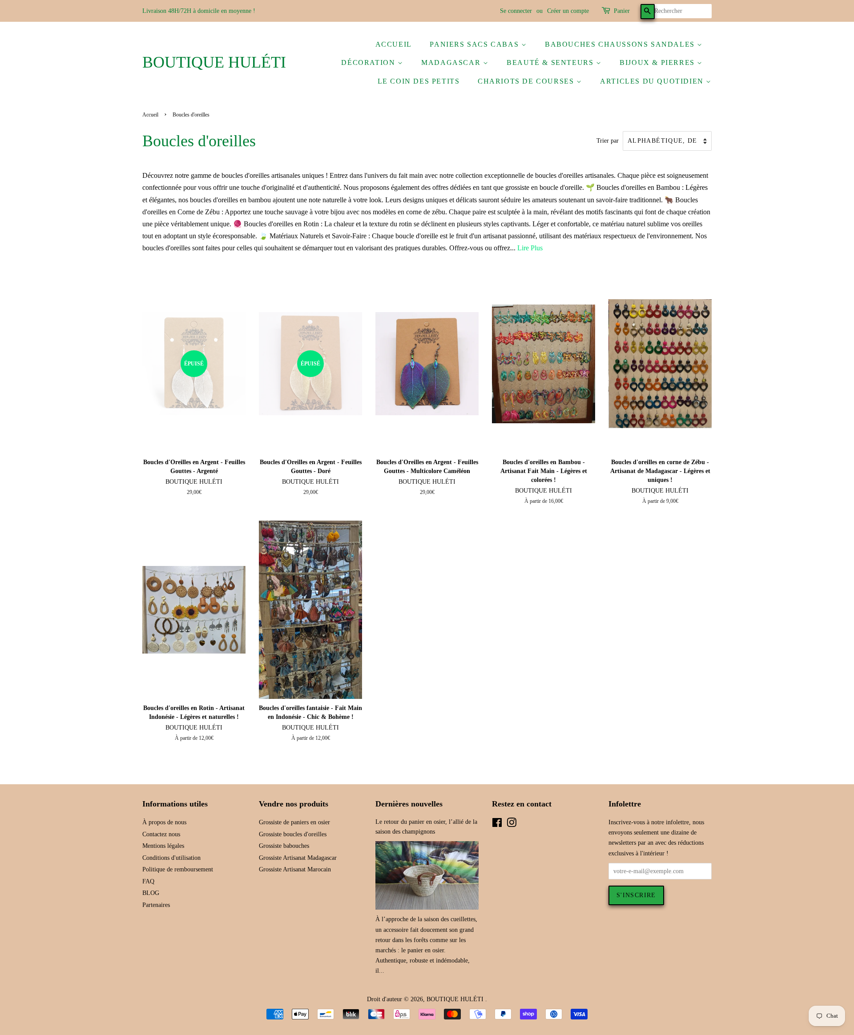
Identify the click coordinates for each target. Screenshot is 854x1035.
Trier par (607, 140)
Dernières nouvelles (409, 803)
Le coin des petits (419, 81)
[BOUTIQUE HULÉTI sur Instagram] (511, 824)
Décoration (369, 62)
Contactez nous (161, 834)
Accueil (393, 44)
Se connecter (516, 11)
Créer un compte (568, 11)
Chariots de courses (527, 81)
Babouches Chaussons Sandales (621, 44)
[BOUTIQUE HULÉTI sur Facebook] (497, 824)
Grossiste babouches (284, 845)
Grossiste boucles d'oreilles (292, 834)
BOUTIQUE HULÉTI (214, 62)
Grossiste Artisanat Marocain (295, 869)
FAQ (148, 881)
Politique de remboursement (177, 869)
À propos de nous (164, 822)
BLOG (150, 893)
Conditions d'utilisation (171, 857)
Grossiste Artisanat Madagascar (298, 857)
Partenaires (156, 905)
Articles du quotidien (653, 81)
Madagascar (452, 62)
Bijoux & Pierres (658, 62)
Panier (622, 11)
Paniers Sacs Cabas (475, 44)
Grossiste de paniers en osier (294, 822)
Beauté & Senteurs (551, 62)
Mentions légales (163, 845)
